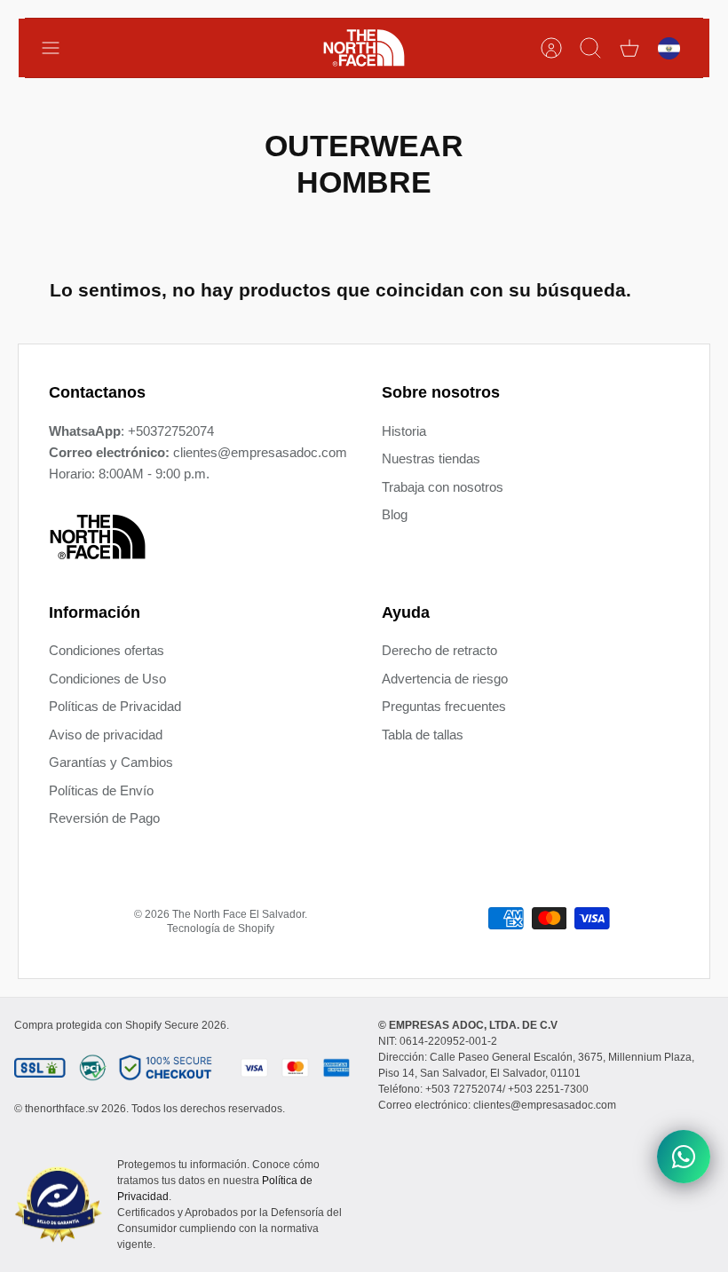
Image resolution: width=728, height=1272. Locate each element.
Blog (395, 514)
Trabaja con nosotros (442, 486)
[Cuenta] (551, 47)
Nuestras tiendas (431, 458)
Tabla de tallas (422, 734)
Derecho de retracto (439, 650)
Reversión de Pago (104, 818)
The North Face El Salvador (238, 914)
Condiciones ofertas (106, 650)
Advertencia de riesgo (445, 678)
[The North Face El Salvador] (364, 48)
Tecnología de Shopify (220, 928)
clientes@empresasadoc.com (260, 452)
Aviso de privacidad (105, 734)
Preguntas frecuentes (444, 706)
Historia (404, 430)
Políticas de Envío (101, 790)
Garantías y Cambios (111, 762)
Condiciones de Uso (107, 678)
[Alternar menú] (59, 48)
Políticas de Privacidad (115, 706)
